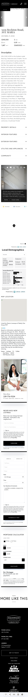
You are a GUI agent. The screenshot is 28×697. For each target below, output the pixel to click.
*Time (4, 480)
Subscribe (14, 443)
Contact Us (8, 458)
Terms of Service (9, 523)
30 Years (7, 541)
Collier (17, 351)
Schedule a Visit (19, 458)
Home (2, 351)
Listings (8, 351)
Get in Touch (14, 652)
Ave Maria (6, 353)
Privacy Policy (14, 437)
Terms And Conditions (14, 663)
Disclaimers (14, 660)
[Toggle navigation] (25, 4)
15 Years (14, 541)
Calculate (14, 566)
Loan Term (6, 538)
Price (4, 545)
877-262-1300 (5, 639)
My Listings (5, 398)
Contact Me (17, 398)
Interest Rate (7, 557)
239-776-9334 (21, 4)
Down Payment (7, 551)
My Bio (22, 398)
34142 (12, 353)
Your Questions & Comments (10, 486)
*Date (4, 474)
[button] (2, 17)
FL (13, 351)
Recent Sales (11, 398)
